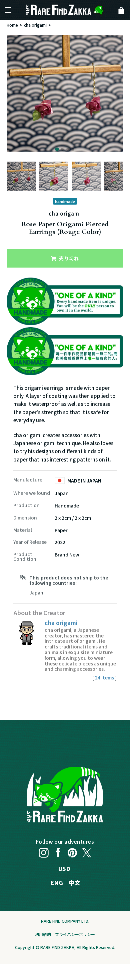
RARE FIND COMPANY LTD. (65, 921)
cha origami (35, 25)
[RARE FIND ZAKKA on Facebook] (58, 851)
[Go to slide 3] (67, 149)
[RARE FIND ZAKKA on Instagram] (44, 851)
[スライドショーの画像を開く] (65, 93)
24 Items (105, 677)
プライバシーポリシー (75, 934)
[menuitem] (21, 176)
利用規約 (43, 934)
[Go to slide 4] (73, 149)
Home (12, 25)
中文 (74, 882)
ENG (56, 882)
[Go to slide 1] (57, 149)
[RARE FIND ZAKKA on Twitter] (87, 851)
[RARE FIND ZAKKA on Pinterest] (72, 851)
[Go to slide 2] (62, 149)
